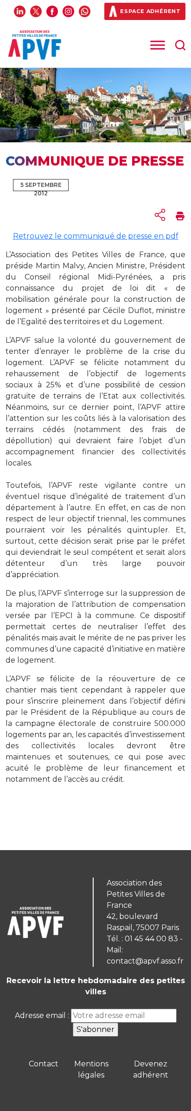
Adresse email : (43, 1015)
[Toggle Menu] (157, 45)
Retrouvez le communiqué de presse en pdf (95, 236)
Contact (43, 1063)
